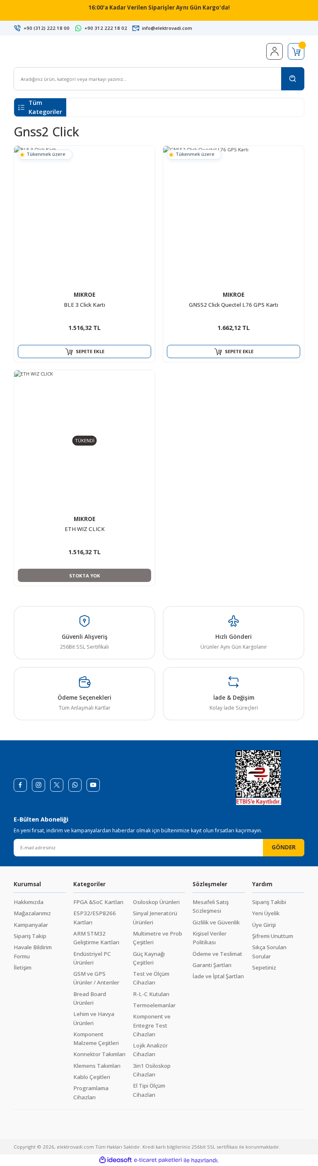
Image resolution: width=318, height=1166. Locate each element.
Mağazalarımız (32, 913)
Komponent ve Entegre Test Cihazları (152, 1025)
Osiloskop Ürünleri (156, 902)
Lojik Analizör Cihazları (150, 1050)
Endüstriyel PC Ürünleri (92, 958)
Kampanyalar (31, 924)
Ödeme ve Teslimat (217, 954)
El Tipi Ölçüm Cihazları (149, 1090)
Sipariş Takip (30, 936)
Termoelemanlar (154, 1005)
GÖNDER (284, 847)
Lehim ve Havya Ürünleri (93, 1018)
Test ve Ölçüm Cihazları (151, 978)
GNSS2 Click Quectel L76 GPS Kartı (233, 304)
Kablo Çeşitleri (91, 1077)
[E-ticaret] (158, 1160)
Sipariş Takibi (269, 902)
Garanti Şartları (212, 965)
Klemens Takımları (96, 1065)
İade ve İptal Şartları (218, 976)
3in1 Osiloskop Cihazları (152, 1070)
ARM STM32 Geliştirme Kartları (96, 938)
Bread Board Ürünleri (89, 998)
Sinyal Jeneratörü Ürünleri (155, 917)
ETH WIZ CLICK (85, 529)
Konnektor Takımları (99, 1054)
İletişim (22, 967)
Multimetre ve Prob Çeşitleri (157, 938)
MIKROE (84, 294)
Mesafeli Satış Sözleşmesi (211, 906)
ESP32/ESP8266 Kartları (94, 917)
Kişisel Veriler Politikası (209, 938)
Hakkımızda (28, 902)
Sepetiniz (264, 967)
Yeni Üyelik (265, 913)
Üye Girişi (264, 924)
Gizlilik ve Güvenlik (216, 922)
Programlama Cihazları (90, 1092)
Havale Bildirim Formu (33, 951)
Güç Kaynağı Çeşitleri (149, 958)
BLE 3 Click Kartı (84, 304)
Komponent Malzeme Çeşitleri (96, 1038)
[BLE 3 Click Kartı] (84, 216)
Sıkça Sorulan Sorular (269, 951)
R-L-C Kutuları (151, 994)
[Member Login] (274, 51)
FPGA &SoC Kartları (98, 902)
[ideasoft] (115, 1160)
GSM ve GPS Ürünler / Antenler (96, 978)
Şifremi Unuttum (272, 936)
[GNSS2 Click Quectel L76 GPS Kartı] (233, 216)
